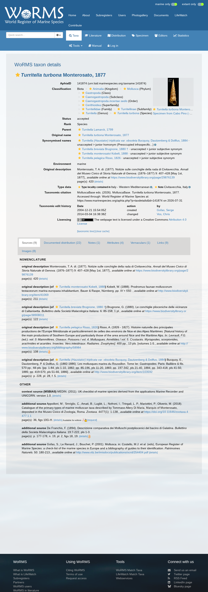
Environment (62, 163)
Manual (96, 45)
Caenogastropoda (97, 97)
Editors (162, 35)
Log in (113, 45)
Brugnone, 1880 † (105, 149)
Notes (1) (94, 242)
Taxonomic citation (57, 192)
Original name (61, 135)
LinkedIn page (183, 582)
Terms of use (74, 574)
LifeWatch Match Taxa (130, 574)
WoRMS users (22, 586)
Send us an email (185, 570)
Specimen (141, 35)
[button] (17, 74)
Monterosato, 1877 (105, 135)
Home (72, 15)
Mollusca (133, 88)
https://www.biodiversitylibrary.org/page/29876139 (143, 177)
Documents (161, 15)
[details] (98, 181)
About (86, 15)
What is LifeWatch (24, 574)
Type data (64, 187)
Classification (61, 88)
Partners (18, 582)
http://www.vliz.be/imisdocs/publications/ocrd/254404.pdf (112, 452)
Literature (95, 35)
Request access (76, 578)
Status (66, 118)
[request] (92, 420)
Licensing (64, 219)
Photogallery (140, 15)
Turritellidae (93, 109)
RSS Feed (180, 578)
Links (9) (162, 242)
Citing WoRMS (75, 570)
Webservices (124, 578)
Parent (66, 129)
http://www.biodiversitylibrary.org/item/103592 (123, 371)
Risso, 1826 (101, 158)
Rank (67, 124)
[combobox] (30, 35)
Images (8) (29, 251)
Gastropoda (93, 92)
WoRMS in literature (26, 590)
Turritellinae (128, 109)
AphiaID (65, 83)
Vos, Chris (163, 214)
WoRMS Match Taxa (129, 570)
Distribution (118, 35)
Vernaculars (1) (140, 242)
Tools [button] (76, 45)
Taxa (75, 35)
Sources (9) (29, 242)
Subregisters (104, 15)
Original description (57, 169)
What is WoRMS (23, 570)
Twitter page (182, 574)
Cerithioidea (93, 105)
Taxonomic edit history (55, 206)
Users (122, 15)
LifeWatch (181, 15)
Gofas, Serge (165, 210)
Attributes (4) (115, 242)
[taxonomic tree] (86, 231)
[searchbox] (29, 35)
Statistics (183, 35)
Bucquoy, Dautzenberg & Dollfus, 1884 (135, 140)
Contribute (75, 25)
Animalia (98, 88)
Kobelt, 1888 (105, 153)
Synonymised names (56, 140)
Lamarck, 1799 (97, 129)
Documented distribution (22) (62, 242)
